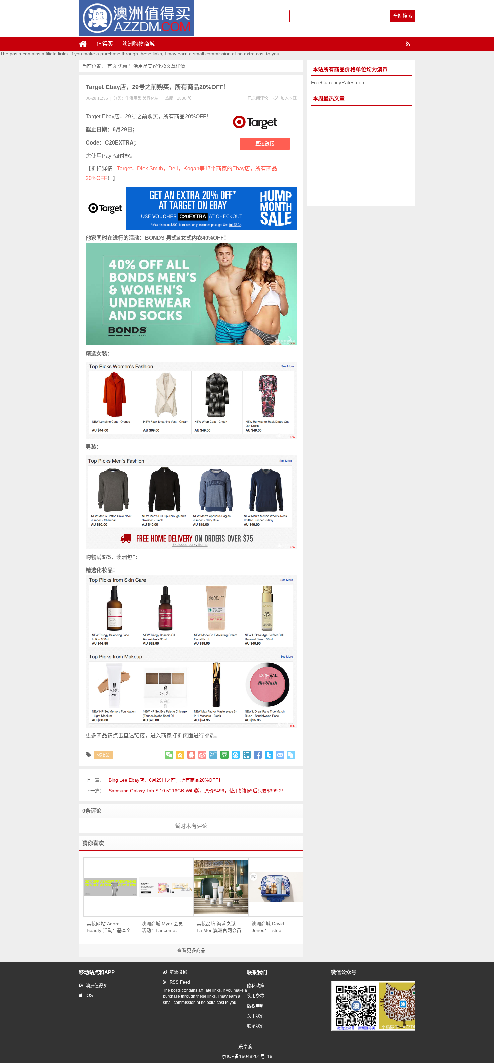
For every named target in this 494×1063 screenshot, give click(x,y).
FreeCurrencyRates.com (338, 82)
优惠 (122, 66)
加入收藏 (288, 98)
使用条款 (255, 995)
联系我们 (255, 1025)
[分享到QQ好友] (191, 755)
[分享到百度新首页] (236, 755)
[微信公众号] (379, 1029)
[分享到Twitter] (269, 755)
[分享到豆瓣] (224, 755)
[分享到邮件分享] (280, 755)
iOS (89, 995)
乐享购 (245, 1046)
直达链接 (264, 143)
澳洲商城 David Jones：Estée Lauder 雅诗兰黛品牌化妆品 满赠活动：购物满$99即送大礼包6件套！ (274, 927)
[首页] (85, 44)
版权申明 (255, 1005)
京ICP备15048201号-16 (247, 1056)
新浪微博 (178, 972)
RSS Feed (180, 982)
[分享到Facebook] (258, 755)
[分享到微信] (169, 755)
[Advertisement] (361, 156)
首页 (112, 66)
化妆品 (103, 755)
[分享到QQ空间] (180, 755)
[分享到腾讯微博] (213, 755)
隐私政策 (255, 985)
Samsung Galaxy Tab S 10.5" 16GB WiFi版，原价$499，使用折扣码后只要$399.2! (196, 790)
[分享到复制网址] (291, 755)
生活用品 (138, 66)
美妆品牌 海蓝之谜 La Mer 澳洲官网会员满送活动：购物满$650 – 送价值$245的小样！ (219, 927)
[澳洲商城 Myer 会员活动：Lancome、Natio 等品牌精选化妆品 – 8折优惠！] (165, 887)
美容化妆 (157, 66)
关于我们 (255, 1015)
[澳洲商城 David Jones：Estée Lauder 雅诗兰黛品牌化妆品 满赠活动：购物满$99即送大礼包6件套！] (276, 887)
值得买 (105, 44)
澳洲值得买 (97, 985)
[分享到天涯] (247, 755)
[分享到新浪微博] (202, 755)
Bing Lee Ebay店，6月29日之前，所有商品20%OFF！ (166, 780)
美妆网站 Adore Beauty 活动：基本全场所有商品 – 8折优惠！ (109, 927)
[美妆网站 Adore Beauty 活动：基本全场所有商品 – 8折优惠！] (111, 887)
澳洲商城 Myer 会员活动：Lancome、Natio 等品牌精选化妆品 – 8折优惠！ (162, 927)
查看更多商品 (191, 950)
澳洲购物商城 (138, 44)
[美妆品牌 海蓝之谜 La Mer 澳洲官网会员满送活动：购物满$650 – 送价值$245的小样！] (221, 887)
